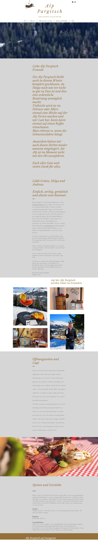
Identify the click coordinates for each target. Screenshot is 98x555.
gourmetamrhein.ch (49, 226)
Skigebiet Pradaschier (38, 205)
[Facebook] (64, 553)
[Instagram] (75, 2)
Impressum (65, 546)
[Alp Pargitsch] (73, 2)
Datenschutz (70, 546)
